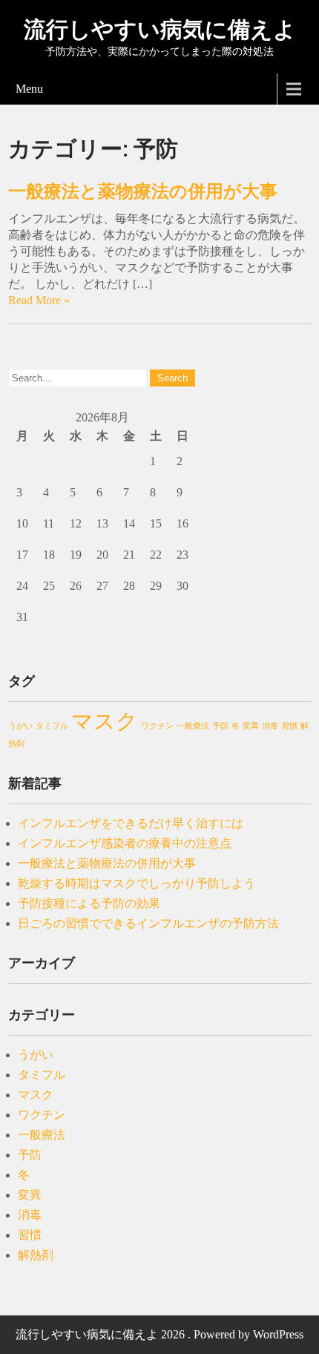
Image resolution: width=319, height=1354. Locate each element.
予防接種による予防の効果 (89, 903)
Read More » (39, 300)
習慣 (289, 726)
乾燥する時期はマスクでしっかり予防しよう (136, 883)
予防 (220, 726)
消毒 (270, 726)
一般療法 (193, 726)
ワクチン (157, 726)
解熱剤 (35, 1255)
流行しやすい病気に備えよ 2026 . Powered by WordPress (159, 1334)
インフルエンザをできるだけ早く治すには (130, 823)
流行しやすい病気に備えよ (160, 29)
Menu (29, 88)
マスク (104, 721)
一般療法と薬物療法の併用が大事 (142, 191)
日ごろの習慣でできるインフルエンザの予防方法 (148, 923)
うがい (20, 726)
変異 (251, 726)
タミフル (52, 726)
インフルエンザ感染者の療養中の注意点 (124, 843)
